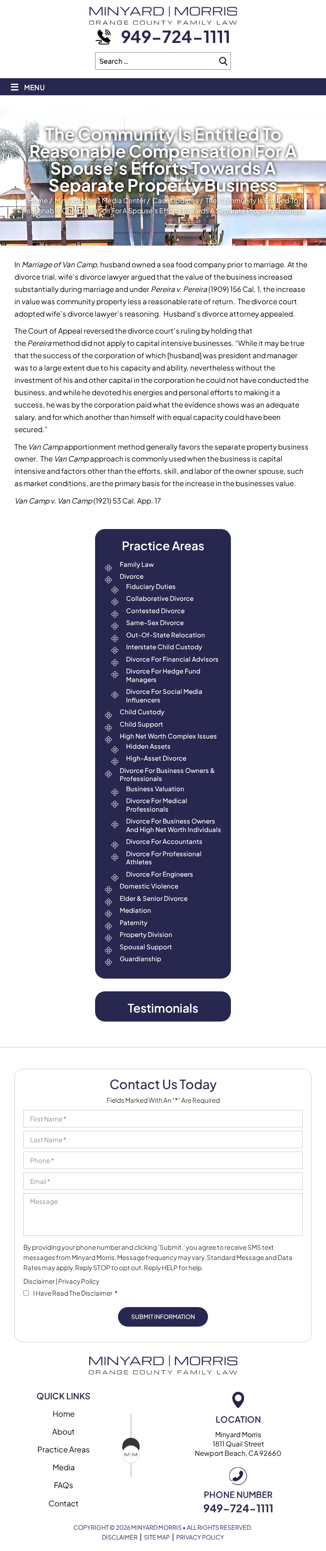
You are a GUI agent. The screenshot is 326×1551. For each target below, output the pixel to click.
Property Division (146, 934)
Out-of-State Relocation (165, 635)
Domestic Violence (149, 886)
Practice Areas (63, 1449)
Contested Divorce (155, 610)
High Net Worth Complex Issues (168, 736)
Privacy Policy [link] (200, 1537)
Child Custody (142, 712)
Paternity (133, 922)
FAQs (63, 1485)
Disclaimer (39, 1281)
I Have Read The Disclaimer (75, 1293)
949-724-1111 (175, 36)
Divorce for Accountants (164, 841)
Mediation (135, 910)
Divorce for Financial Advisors (172, 659)
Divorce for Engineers (159, 874)
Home (64, 1413)
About (63, 1431)
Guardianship (140, 958)
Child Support (141, 724)
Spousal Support (146, 946)
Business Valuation (155, 788)
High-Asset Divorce (156, 758)
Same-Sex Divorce (155, 622)
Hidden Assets (148, 746)
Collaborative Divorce (160, 598)
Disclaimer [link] (120, 1537)
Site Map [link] (157, 1537)
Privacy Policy (78, 1281)
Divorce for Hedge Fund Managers (163, 675)
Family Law (137, 564)
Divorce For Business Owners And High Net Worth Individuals (173, 825)
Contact (63, 1503)
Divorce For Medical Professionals (156, 804)
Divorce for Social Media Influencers (164, 695)
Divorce (131, 576)
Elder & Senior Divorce (154, 898)
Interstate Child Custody (164, 646)
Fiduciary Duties (151, 586)
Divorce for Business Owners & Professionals (167, 774)
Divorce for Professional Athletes (164, 857)
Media (64, 1467)
